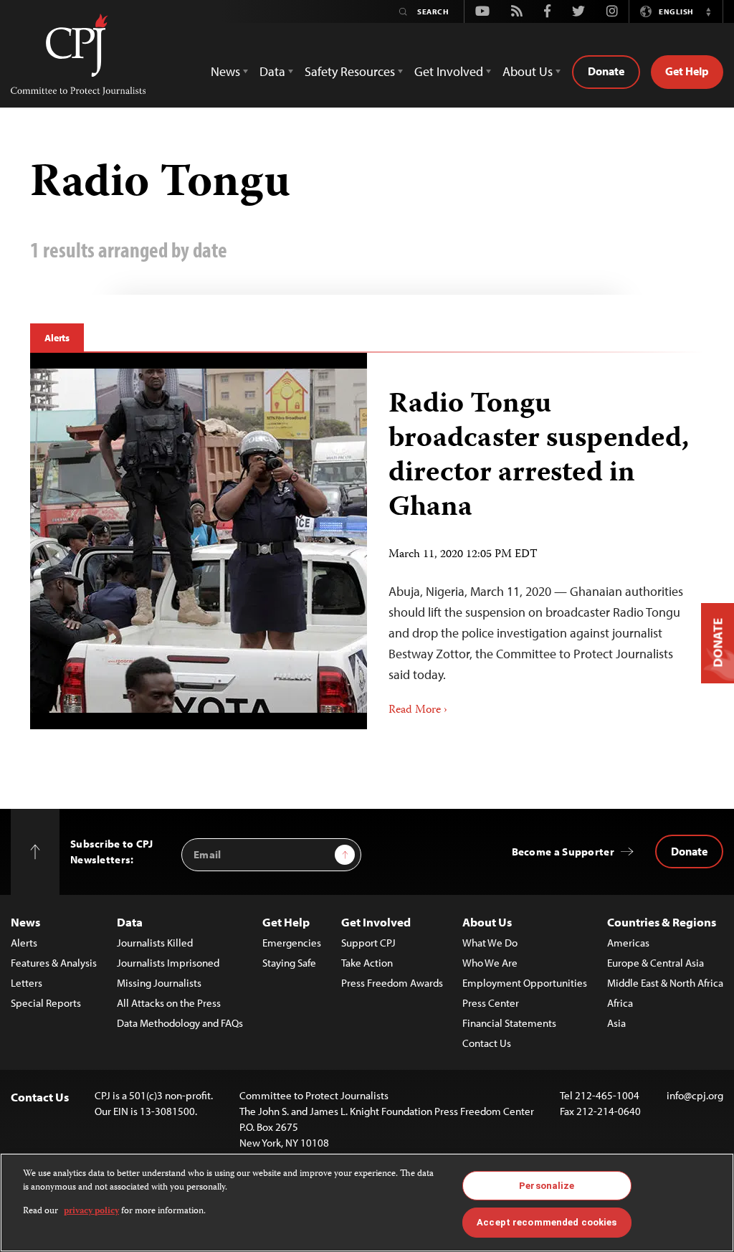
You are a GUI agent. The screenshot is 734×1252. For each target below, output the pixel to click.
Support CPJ (368, 942)
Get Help (687, 71)
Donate (606, 71)
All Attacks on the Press (169, 1003)
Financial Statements (509, 1023)
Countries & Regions (661, 921)
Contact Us (486, 1043)
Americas (628, 942)
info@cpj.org (695, 1095)
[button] (708, 11)
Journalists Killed (155, 942)
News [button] (225, 71)
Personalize (546, 1185)
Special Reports (46, 1003)
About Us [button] (527, 71)
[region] (367, 1202)
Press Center (490, 1003)
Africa (620, 1003)
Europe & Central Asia (655, 962)
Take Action (367, 962)
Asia (616, 1023)
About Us (487, 921)
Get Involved (376, 921)
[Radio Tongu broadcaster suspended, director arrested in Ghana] (535, 541)
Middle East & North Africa (665, 983)
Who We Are (490, 962)
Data (130, 921)
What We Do (490, 942)
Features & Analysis (54, 962)
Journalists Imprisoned (168, 962)
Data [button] (272, 71)
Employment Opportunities (524, 983)
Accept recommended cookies (546, 1222)
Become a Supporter (563, 851)
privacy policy (91, 1211)
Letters (26, 983)
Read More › (418, 710)
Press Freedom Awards (392, 983)
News (25, 921)
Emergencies (291, 942)
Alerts (57, 337)
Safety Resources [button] (350, 71)
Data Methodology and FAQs (180, 1023)
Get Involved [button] (448, 71)
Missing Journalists (159, 983)
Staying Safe (289, 962)
